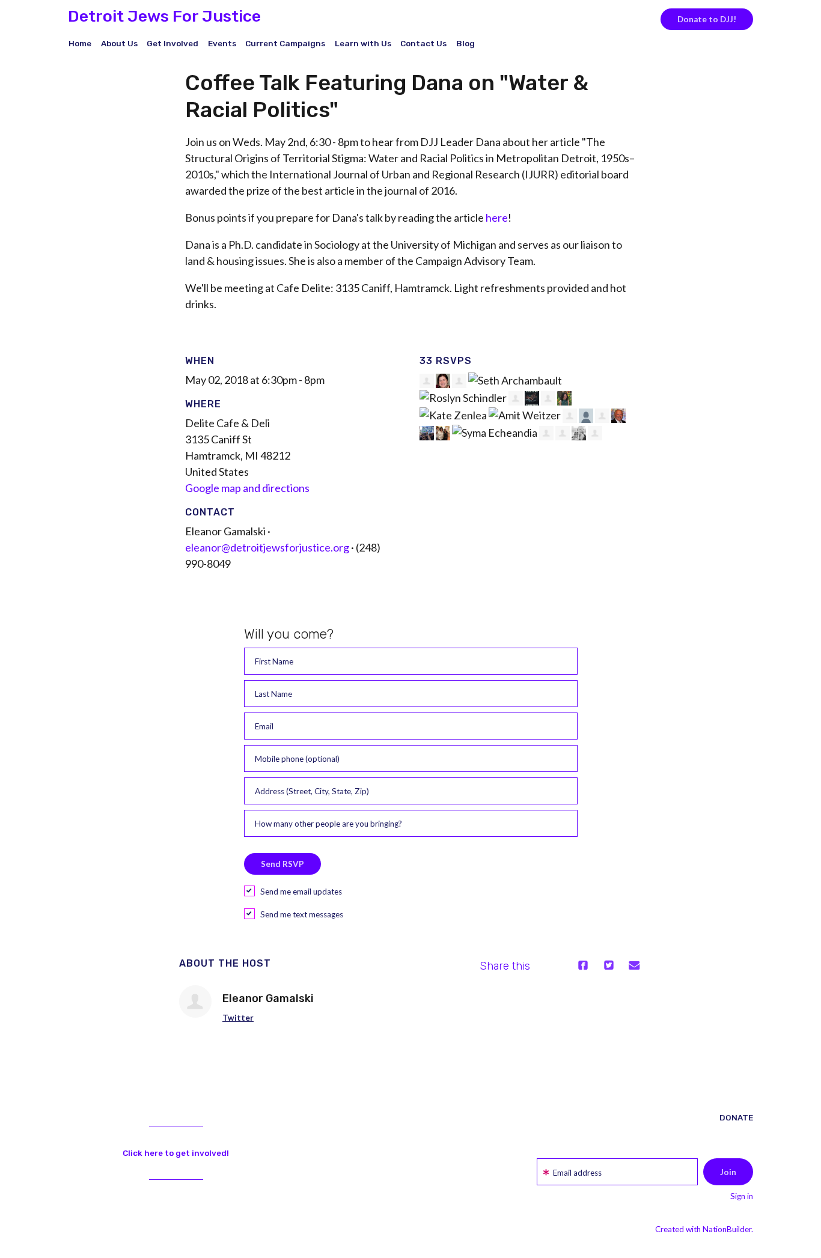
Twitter (238, 1018)
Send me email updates (301, 891)
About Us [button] (119, 43)
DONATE (736, 1117)
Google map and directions (247, 487)
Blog (465, 43)
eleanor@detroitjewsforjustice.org (267, 547)
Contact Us (423, 43)
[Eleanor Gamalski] (195, 1001)
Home (80, 43)
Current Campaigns (285, 43)
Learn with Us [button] (363, 43)
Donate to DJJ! (706, 19)
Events (222, 43)
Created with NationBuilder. (704, 1229)
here (497, 217)
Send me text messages (301, 914)
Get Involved (172, 43)
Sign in (741, 1196)
